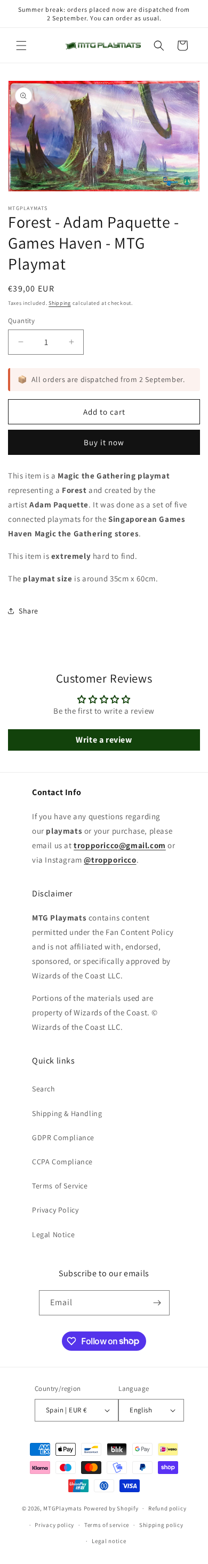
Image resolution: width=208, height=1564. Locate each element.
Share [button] (28, 611)
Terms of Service (60, 1186)
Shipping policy (161, 1525)
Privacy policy (54, 1525)
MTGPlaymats (62, 1508)
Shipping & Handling (67, 1113)
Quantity (21, 320)
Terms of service (106, 1525)
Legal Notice (53, 1234)
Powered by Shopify (111, 1508)
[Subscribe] (157, 1302)
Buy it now (104, 442)
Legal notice (109, 1541)
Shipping (60, 303)
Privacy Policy (55, 1210)
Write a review (104, 739)
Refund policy (167, 1508)
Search (43, 1089)
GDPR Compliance (63, 1137)
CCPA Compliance (62, 1161)
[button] (21, 45)
